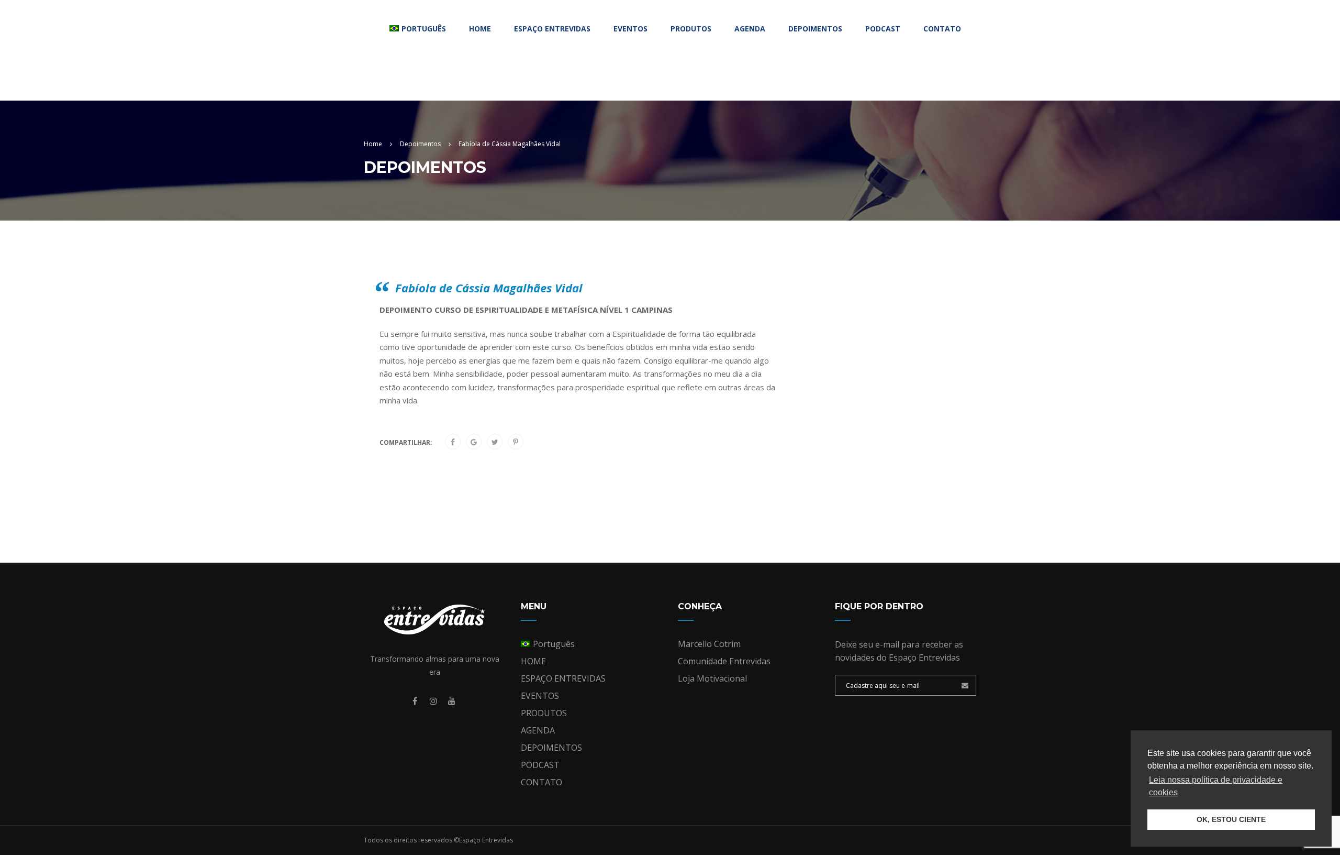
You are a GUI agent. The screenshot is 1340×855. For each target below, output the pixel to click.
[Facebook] (453, 442)
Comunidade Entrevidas (724, 661)
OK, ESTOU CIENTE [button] (1231, 819)
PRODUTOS (691, 29)
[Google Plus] (474, 442)
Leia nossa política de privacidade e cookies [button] (1215, 786)
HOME (480, 29)
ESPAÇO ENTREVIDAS (552, 29)
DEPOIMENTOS (815, 29)
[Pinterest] (515, 442)
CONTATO (942, 29)
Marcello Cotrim (709, 644)
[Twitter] (495, 442)
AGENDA (749, 29)
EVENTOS (630, 29)
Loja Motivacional (712, 678)
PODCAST (882, 29)
